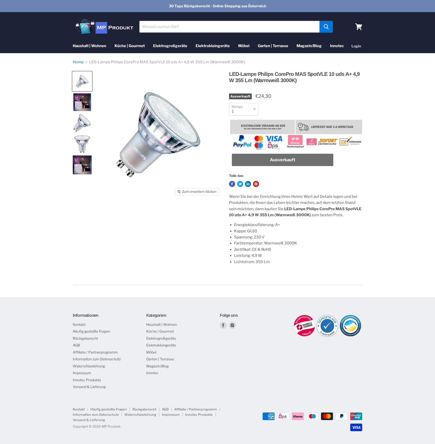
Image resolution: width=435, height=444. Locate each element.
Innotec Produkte (87, 380)
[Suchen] (326, 27)
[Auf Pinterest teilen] (256, 184)
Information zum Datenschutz (97, 359)
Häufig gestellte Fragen (91, 331)
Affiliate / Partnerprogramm (95, 352)
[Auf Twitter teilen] (240, 184)
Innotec (337, 46)
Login (356, 46)
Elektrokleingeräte (213, 46)
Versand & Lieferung (89, 387)
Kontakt (79, 324)
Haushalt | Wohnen (89, 46)
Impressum (82, 373)
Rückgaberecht (85, 338)
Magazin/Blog (309, 46)
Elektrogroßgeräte (170, 46)
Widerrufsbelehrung (89, 366)
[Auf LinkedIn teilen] (248, 184)
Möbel (243, 46)
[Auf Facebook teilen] (232, 184)
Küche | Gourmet (130, 46)
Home (78, 62)
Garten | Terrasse (273, 46)
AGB (76, 345)
